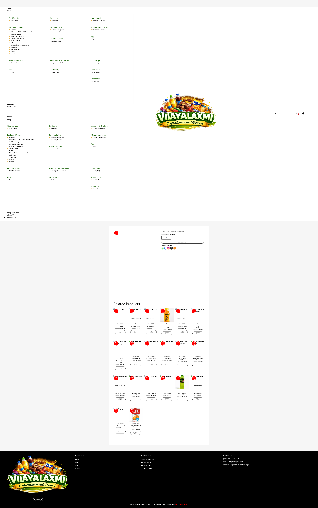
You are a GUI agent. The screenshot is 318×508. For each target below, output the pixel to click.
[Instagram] (168, 248)
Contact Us (11, 217)
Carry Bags (95, 60)
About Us (10, 215)
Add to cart (182, 242)
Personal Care (56, 27)
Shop (9, 120)
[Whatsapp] (162, 248)
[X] (171, 248)
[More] (175, 248)
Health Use (95, 69)
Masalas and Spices (99, 27)
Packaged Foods (16, 27)
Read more (135, 332)
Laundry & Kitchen (99, 18)
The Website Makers (181, 504)
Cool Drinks (170, 231)
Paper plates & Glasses (59, 60)
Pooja (11, 69)
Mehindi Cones (56, 38)
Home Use (95, 78)
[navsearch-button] (253, 113)
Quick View (120, 320)
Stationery (54, 69)
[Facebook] (165, 248)
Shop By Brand (13, 213)
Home (9, 116)
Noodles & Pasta (16, 60)
